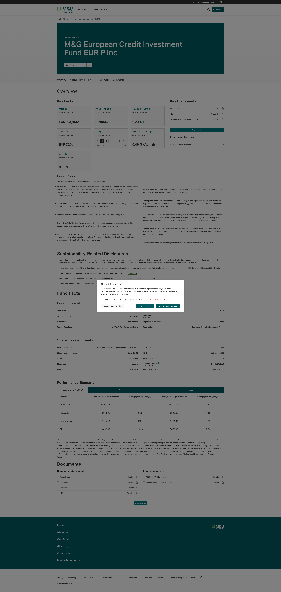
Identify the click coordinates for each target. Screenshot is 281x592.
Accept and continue (168, 306)
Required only (145, 306)
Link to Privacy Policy (156, 299)
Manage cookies (111, 306)
